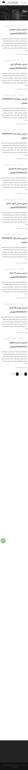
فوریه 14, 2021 (20, 25)
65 (14, 374)
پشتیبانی (13, 25)
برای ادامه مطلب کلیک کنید (21, 54)
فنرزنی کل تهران (6, 25)
